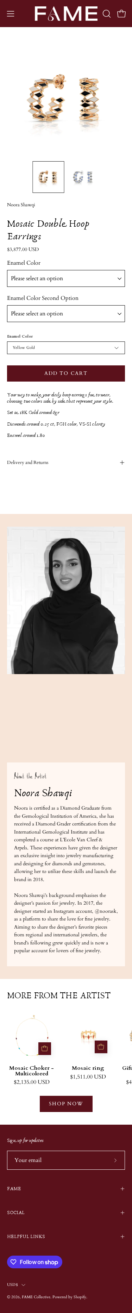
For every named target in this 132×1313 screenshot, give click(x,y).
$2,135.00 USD (32, 1082)
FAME (14, 1189)
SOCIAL (16, 1213)
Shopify (80, 1297)
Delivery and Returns (27, 462)
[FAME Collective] (66, 13)
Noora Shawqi (21, 205)
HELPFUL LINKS (26, 1236)
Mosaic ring (88, 1068)
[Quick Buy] (44, 1048)
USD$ (12, 1284)
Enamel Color (23, 263)
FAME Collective (36, 1297)
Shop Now (66, 1103)
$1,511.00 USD (88, 1077)
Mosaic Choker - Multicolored (31, 1071)
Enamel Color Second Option (42, 298)
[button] (106, 14)
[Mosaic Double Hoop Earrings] (48, 177)
